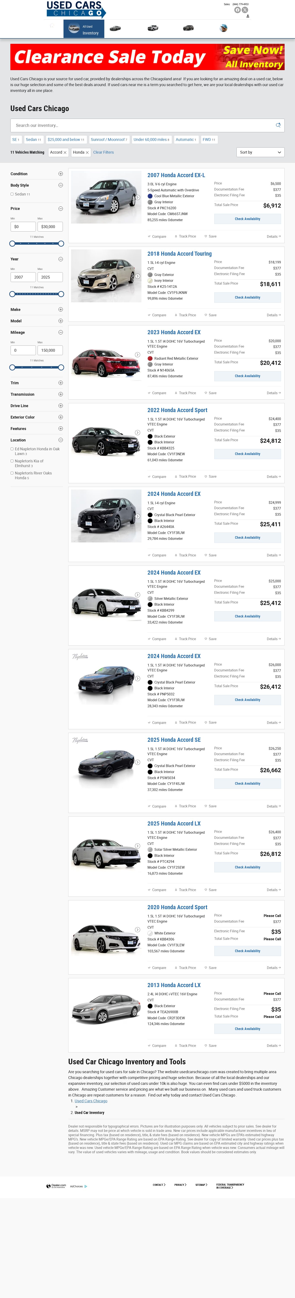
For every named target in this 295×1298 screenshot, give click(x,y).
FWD (209, 139)
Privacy (179, 1184)
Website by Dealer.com (56, 1186)
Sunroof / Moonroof (109, 139)
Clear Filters (103, 152)
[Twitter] (245, 10)
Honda (78, 152)
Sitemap (200, 1184)
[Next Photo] (137, 197)
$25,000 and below (66, 139)
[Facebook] (237, 10)
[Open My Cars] (247, 16)
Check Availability (247, 219)
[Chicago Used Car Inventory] (147, 57)
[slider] (12, 244)
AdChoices (76, 1186)
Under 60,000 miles (151, 139)
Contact (158, 1184)
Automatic (186, 139)
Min (13, 218)
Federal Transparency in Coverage (230, 1186)
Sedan (33, 139)
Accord (56, 152)
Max (40, 218)
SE (15, 139)
